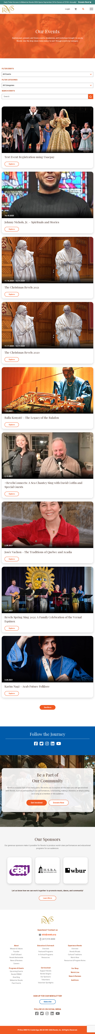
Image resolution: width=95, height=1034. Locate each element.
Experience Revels (75, 946)
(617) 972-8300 (48, 939)
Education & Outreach (45, 946)
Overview (45, 949)
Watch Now (75, 957)
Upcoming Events (16, 971)
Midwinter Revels (16, 980)
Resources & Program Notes (75, 960)
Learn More (47, 898)
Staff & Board (16, 954)
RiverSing (16, 977)
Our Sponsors (46, 977)
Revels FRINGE (16, 974)
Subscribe (47, 1002)
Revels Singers (45, 974)
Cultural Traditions (75, 954)
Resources (46, 957)
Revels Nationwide (16, 957)
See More (47, 707)
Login (67, 9)
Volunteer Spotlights (45, 983)
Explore (12, 164)
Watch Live (75, 972)
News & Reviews (16, 960)
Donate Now (58, 802)
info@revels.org (49, 934)
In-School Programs (45, 954)
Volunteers (46, 980)
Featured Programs (45, 951)
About (16, 946)
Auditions (75, 980)
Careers (16, 963)
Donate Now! (83, 2)
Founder (16, 951)
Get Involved (36, 802)
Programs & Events (16, 968)
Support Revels (45, 971)
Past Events (16, 983)
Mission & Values (16, 949)
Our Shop (74, 968)
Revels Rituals (75, 951)
